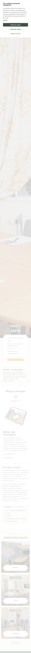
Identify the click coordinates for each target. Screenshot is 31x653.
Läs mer (5, 20)
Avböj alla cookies (15, 29)
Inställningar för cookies (15, 33)
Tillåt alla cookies (15, 25)
